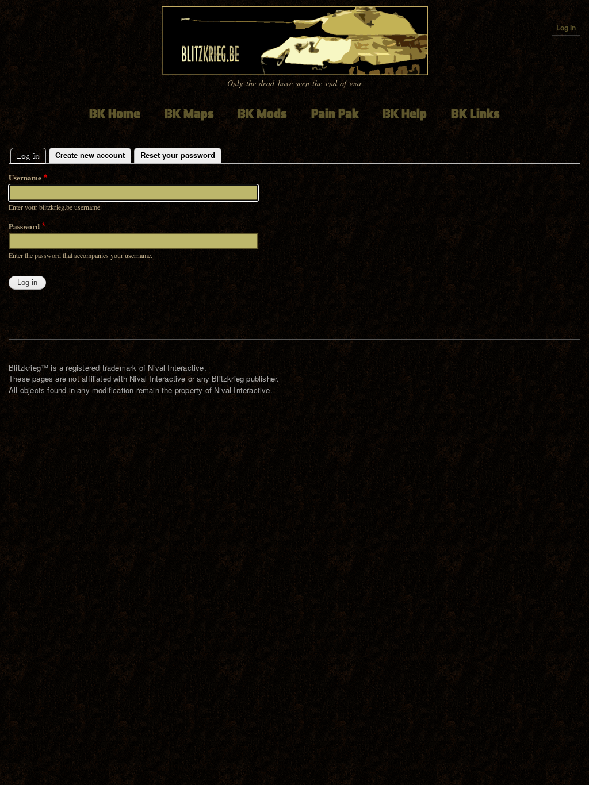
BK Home (114, 113)
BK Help (405, 113)
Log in (566, 28)
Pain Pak (335, 113)
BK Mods (262, 113)
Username (25, 177)
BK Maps (189, 113)
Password (24, 226)
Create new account (90, 154)
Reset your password (177, 154)
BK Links (475, 113)
